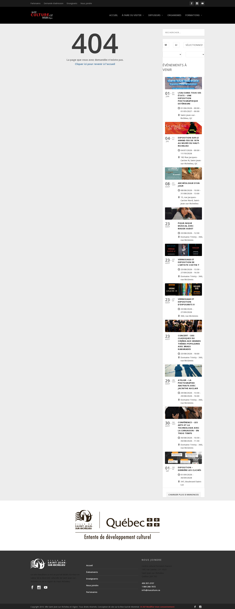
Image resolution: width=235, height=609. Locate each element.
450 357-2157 (148, 583)
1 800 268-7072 (149, 586)
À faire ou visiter (131, 15)
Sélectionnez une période (194, 45)
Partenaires (35, 3)
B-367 (143, 606)
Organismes (174, 15)
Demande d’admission (53, 3)
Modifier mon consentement (160, 606)
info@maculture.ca (151, 590)
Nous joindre (86, 3)
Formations (192, 15)
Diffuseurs (154, 15)
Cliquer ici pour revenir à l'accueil (95, 64)
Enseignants (72, 3)
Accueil (113, 15)
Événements (92, 572)
